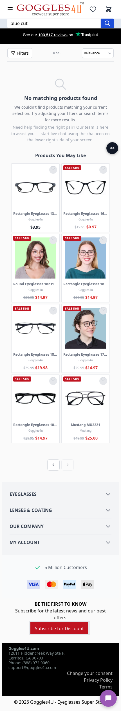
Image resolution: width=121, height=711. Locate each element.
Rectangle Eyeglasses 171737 (85, 354)
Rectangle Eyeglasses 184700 (35, 354)
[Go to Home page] (50, 9)
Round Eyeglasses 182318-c (35, 284)
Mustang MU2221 (85, 425)
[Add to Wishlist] (53, 170)
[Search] (107, 23)
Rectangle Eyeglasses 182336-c (85, 284)
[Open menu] (10, 9)
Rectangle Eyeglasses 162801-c (85, 213)
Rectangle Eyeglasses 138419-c (35, 213)
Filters (23, 53)
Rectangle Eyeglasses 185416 (35, 425)
